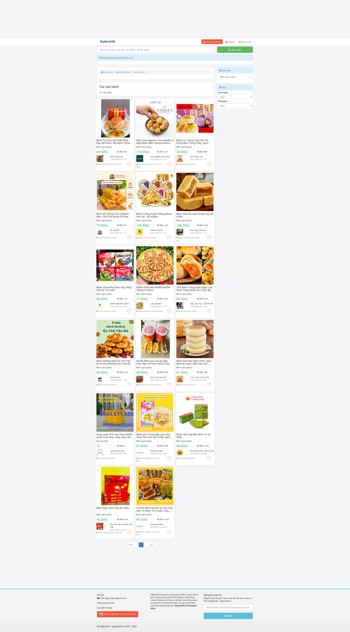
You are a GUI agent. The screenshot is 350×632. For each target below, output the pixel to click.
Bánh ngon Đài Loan (198, 230)
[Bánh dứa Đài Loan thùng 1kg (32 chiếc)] (195, 192)
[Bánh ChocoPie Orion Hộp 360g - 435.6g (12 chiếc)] (115, 265)
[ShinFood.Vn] (101, 379)
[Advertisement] (175, 19)
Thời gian (222, 101)
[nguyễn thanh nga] (101, 452)
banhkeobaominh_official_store (202, 450)
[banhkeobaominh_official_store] (181, 452)
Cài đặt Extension (213, 41)
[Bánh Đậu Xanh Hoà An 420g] (115, 486)
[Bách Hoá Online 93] (141, 379)
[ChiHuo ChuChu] (141, 232)
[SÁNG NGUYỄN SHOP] (101, 305)
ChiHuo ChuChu (156, 230)
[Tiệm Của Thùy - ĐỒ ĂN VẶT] (181, 305)
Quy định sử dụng (104, 608)
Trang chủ (108, 72)
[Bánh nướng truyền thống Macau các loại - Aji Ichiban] (154, 192)
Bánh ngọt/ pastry (104, 146)
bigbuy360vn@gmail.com (116, 598)
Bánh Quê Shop (116, 156)
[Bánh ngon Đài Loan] (181, 232)
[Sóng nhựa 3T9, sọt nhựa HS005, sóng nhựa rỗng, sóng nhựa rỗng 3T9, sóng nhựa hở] (115, 412)
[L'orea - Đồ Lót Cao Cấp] (181, 379)
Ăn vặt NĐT (114, 230)
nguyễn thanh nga (117, 450)
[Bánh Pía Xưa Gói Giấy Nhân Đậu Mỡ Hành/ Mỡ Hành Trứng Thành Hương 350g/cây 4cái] (115, 118)
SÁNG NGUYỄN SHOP (119, 303)
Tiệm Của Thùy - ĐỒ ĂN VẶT (201, 303)
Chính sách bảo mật (105, 603)
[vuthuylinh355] (141, 305)
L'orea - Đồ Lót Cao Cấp (199, 377)
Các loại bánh (102, 441)
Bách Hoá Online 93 (158, 377)
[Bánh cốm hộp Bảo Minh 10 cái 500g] (195, 412)
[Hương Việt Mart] (141, 452)
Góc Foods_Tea (196, 156)
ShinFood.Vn (115, 377)
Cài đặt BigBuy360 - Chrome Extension (119, 614)
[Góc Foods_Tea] (181, 158)
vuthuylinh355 (155, 303)
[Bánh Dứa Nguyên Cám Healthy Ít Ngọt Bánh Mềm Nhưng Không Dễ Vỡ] (154, 118)
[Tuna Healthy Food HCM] (141, 158)
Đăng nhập (246, 41)
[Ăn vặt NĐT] (101, 232)
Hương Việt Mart (156, 450)
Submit (228, 615)
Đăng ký (231, 41)
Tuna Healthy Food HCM (160, 156)
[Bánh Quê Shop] (101, 158)
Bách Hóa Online (123, 72)
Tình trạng (223, 92)
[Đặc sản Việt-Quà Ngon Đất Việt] (101, 526)
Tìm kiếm (236, 49)
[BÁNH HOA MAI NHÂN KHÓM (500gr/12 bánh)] (154, 265)
